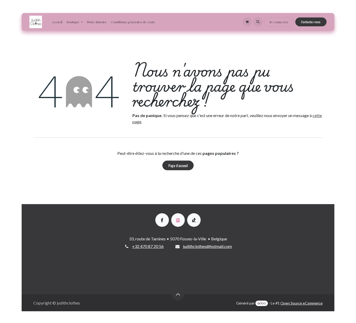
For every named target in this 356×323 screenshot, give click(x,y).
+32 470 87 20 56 (148, 246)
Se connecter (279, 22)
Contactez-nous (311, 22)
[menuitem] (57, 21)
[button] (258, 22)
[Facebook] (162, 220)
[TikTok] (194, 220)
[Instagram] (178, 220)
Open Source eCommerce (301, 303)
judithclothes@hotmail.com (207, 246)
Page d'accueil (178, 165)
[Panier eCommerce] (247, 22)
